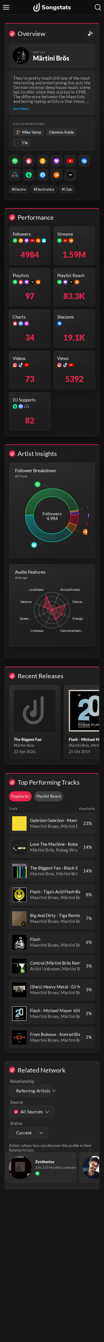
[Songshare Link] (90, 33)
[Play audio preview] (19, 823)
